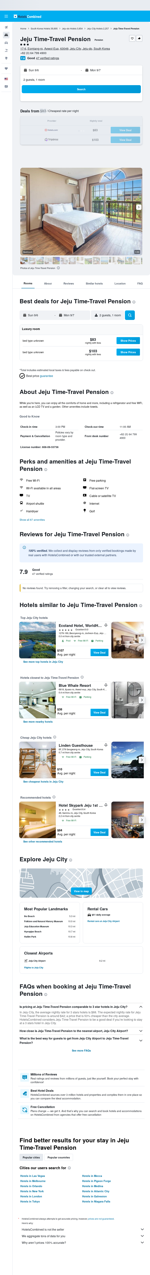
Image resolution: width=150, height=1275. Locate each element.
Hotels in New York (32, 1191)
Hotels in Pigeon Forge (96, 1181)
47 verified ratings (47, 58)
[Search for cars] (6, 42)
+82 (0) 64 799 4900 (33, 53)
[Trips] (6, 68)
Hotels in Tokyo (30, 1201)
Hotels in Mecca (92, 1176)
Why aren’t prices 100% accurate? (44, 1242)
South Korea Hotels (40, 28)
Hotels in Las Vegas (32, 1176)
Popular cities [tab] (31, 1157)
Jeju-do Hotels (69, 28)
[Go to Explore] (6, 58)
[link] (43, 661)
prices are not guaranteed (101, 1218)
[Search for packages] (6, 50)
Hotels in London (31, 1196)
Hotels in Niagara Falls (96, 1201)
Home (23, 28)
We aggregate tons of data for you (43, 1236)
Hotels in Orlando (31, 1186)
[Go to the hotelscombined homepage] (27, 16)
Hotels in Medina (92, 1186)
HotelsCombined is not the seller (43, 1229)
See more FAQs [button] (81, 1050)
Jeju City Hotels (95, 28)
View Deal (99, 652)
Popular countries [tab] (59, 1157)
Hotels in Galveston (94, 1196)
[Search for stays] (6, 35)
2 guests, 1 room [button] (34, 79)
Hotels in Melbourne (33, 1181)
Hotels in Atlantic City (95, 1191)
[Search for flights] (6, 27)
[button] (6, 16)
